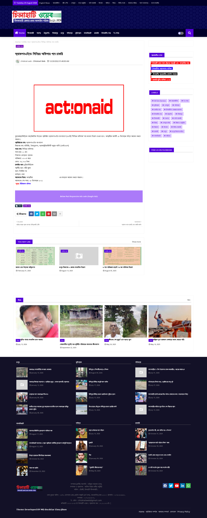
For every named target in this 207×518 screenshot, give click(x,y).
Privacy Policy (183, 511)
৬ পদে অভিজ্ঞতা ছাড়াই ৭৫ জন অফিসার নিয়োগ (118, 267)
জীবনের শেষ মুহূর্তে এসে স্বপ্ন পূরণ (120, 339)
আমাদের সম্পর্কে (163, 511)
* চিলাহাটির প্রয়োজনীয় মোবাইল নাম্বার (164, 74)
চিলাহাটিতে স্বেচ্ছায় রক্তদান (174, 109)
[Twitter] (37, 213)
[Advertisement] (66, 73)
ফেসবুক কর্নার (166, 122)
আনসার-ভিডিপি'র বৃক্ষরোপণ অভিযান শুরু (40, 430)
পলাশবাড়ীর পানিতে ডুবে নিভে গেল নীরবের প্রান (161, 406)
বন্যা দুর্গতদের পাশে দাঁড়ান (96, 430)
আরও (188, 300)
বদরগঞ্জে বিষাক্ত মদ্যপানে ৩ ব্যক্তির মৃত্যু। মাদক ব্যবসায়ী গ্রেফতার (49, 381)
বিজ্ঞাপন (156, 127)
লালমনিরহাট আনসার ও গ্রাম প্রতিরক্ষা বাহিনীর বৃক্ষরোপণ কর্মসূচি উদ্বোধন (50, 443)
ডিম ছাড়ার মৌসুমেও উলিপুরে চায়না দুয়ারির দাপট (102, 406)
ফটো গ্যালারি (92, 3)
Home (22, 33)
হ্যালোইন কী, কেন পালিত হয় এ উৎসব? (159, 430)
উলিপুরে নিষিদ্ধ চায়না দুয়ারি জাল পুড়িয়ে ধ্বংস (102, 394)
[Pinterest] (48, 213)
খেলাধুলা (73, 3)
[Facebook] (31, 213)
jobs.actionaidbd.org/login (46, 177)
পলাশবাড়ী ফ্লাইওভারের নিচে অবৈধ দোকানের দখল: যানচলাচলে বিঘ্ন (168, 394)
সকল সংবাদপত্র (144, 3)
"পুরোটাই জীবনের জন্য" (96, 467)
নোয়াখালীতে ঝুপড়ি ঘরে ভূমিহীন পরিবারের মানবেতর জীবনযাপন (79, 344)
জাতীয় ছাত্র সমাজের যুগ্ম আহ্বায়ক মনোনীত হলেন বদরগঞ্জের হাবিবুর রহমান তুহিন (48, 408)
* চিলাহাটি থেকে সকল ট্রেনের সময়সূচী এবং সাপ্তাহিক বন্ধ (170, 63)
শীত (90, 455)
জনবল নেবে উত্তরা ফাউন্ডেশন (25, 267)
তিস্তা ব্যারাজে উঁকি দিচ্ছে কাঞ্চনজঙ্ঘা (40, 455)
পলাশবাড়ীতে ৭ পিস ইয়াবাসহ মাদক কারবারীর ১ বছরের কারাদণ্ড (166, 369)
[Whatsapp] (42, 213)
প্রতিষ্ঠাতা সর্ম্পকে (151, 511)
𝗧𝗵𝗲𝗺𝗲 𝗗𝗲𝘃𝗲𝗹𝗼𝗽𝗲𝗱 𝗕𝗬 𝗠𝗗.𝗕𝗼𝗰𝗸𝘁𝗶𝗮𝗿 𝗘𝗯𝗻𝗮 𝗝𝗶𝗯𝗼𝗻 (41, 509)
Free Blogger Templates (73, 513)
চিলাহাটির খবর (106, 33)
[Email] (54, 213)
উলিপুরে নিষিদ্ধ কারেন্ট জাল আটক (98, 381)
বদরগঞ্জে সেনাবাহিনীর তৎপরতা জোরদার (40, 369)
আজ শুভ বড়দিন (33, 467)
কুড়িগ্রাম (78, 33)
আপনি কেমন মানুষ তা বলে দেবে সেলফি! (159, 455)
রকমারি (96, 33)
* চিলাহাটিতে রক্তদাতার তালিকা (162, 68)
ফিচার (114, 3)
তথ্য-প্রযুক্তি (82, 3)
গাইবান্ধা (70, 33)
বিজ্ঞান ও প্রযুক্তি (180, 122)
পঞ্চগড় (39, 33)
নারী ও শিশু (65, 3)
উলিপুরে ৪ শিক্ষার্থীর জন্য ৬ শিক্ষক (98, 369)
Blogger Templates (36, 513)
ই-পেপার (116, 33)
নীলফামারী (30, 33)
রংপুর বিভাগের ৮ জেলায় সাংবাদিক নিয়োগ (72, 267)
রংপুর (62, 33)
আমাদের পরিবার (132, 3)
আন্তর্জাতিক (56, 3)
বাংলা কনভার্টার (155, 3)
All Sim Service (160, 101)
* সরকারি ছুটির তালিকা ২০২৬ (161, 79)
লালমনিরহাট (87, 33)
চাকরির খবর (26, 42)
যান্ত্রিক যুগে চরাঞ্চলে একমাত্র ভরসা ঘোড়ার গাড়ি (168, 339)
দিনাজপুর (55, 33)
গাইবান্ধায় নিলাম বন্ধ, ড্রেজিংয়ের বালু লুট (160, 381)
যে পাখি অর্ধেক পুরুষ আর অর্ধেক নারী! (159, 467)
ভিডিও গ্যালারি (177, 127)
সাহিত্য (108, 3)
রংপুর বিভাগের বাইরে (177, 131)
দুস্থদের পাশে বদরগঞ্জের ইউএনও (38, 394)
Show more (136, 242)
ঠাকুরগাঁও (47, 33)
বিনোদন (101, 3)
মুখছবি (91, 442)
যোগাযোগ (173, 511)
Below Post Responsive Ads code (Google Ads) (79, 196)
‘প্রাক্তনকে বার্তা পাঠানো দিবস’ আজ (158, 442)
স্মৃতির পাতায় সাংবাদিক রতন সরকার (31, 339)
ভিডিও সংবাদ (122, 3)
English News (44, 3)
